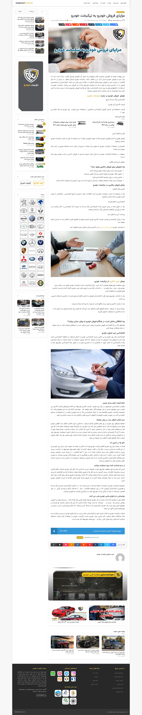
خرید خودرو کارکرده (118, 677)
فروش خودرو (123, 3)
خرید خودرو (115, 3)
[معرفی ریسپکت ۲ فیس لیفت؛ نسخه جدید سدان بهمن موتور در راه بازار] (87, 642)
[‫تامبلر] (95, 544)
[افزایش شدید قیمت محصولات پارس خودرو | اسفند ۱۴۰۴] (39, 43)
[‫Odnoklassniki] (71, 544)
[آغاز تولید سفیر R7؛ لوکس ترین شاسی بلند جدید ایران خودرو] (62, 642)
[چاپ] (54, 544)
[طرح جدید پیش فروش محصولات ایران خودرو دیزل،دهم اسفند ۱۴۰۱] (81, 123)
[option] (87, 583)
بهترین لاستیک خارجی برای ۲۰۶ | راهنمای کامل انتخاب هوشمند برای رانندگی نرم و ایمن (25, 19)
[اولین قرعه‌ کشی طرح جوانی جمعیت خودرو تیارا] (39, 159)
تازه (42, 11)
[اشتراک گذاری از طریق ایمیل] (60, 544)
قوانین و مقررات (119, 680)
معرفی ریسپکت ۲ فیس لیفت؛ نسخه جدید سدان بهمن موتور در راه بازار (88, 651)
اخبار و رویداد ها (120, 12)
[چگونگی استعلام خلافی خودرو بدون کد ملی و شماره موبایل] (39, 165)
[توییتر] (107, 544)
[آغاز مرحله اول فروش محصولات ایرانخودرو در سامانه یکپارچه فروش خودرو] (39, 151)
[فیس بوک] (113, 544)
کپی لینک (80, 537)
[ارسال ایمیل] (109, 20)
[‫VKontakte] (77, 544)
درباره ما (109, 3)
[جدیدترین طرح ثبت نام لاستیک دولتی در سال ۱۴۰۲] (120, 123)
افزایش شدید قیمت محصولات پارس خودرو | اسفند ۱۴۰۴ (38, 329)
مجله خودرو (95, 3)
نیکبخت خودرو (93, 95)
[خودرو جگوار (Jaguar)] (39, 145)
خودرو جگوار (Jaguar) (28, 143)
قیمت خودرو (120, 684)
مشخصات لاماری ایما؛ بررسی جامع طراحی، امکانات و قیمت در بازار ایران (26, 35)
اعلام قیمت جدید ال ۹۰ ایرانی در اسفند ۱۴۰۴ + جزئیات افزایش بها (24, 330)
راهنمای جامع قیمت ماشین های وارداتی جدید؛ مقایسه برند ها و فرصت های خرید (26, 27)
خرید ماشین (114, 281)
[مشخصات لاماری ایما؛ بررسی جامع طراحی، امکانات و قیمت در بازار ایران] (39, 36)
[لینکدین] (101, 544)
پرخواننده (31, 11)
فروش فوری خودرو (106, 227)
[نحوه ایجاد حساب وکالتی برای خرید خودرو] (39, 138)
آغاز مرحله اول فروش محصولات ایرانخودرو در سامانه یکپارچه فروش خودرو (26, 151)
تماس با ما (103, 3)
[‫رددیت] (84, 544)
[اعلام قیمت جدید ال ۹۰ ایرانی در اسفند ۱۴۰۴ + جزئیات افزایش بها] (113, 643)
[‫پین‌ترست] (90, 544)
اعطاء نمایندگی (119, 692)
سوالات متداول (94, 684)
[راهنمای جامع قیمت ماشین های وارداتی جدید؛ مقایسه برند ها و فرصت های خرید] (39, 28)
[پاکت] (66, 544)
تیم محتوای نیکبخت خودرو (116, 20)
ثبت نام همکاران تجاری (117, 688)
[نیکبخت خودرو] (24, 3)
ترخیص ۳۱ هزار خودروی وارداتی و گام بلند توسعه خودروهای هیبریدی (102, 584)
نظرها (19, 11)
